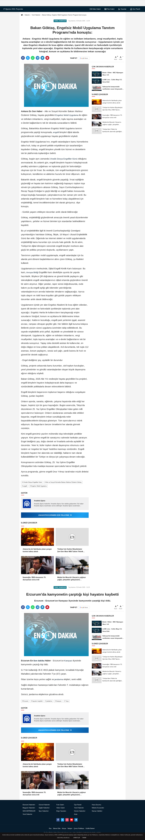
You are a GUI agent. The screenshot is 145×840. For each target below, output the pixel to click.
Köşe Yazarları (61, 811)
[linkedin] (42, 58)
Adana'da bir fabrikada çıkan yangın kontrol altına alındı (37, 550)
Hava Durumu (96, 805)
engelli (55, 132)
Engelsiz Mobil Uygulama (67, 115)
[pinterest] (47, 58)
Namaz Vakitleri (97, 811)
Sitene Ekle (57, 828)
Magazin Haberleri (29, 808)
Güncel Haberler (44, 805)
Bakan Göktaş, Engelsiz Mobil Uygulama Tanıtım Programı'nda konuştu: (64, 15)
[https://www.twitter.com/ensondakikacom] (62, 819)
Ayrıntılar (76, 837)
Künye (64, 828)
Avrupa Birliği (32, 272)
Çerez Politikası (79, 828)
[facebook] (23, 58)
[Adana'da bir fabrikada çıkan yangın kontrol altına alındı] (37, 537)
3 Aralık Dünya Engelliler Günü (63, 159)
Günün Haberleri (79, 811)
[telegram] (37, 58)
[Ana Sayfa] (22, 15)
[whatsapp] (33, 58)
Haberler (27, 15)
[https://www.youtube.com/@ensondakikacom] (71, 819)
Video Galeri (96, 9)
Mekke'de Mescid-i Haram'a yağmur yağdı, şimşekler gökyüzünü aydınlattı (71, 578)
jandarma (59, 679)
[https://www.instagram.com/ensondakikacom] (67, 819)
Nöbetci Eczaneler (98, 808)
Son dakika (39, 661)
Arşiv (75, 814)
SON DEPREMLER (29, 811)
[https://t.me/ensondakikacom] (76, 819)
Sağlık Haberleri (44, 808)
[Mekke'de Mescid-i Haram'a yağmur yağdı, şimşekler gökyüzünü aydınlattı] (72, 565)
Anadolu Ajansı (39, 501)
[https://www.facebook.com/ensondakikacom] (58, 819)
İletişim (70, 828)
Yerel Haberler (36, 15)
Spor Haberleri (44, 811)
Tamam (84, 837)
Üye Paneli (136, 9)
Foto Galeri (110, 9)
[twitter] (28, 58)
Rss (50, 828)
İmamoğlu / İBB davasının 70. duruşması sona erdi (34, 578)
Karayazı (68, 661)
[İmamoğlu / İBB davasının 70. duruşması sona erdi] (37, 565)
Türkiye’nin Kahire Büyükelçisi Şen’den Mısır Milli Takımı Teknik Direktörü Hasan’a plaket (70, 550)
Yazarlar (123, 9)
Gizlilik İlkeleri (90, 828)
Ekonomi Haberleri (29, 805)
